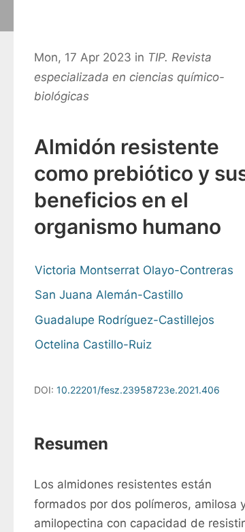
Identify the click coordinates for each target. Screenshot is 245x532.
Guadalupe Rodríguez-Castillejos (124, 320)
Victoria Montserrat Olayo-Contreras (134, 270)
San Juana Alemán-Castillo (109, 294)
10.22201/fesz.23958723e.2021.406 (138, 390)
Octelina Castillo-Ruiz (93, 344)
